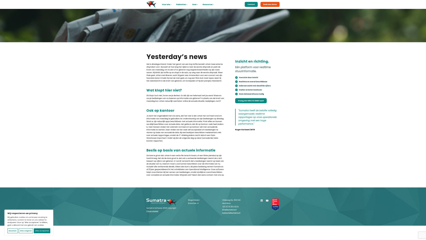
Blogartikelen (194, 200)
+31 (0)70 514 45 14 (230, 206)
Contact (251, 4)
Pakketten (181, 4)
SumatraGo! (182, 8)
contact (209, 175)
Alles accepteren (42, 231)
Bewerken (13, 231)
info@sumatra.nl (229, 209)
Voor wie (166, 4)
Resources (207, 4)
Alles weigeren (26, 231)
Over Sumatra (198, 8)
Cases (205, 8)
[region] (28, 223)
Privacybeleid (152, 211)
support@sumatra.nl (231, 213)
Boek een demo (270, 4)
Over (194, 4)
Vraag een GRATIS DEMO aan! (251, 101)
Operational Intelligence (199, 169)
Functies (166, 8)
